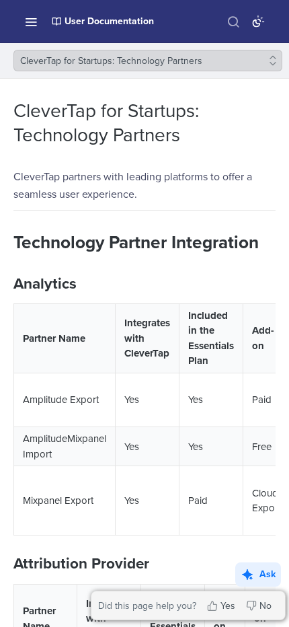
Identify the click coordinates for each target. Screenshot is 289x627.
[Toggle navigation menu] (31, 21)
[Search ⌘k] (233, 21)
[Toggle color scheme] (258, 21)
